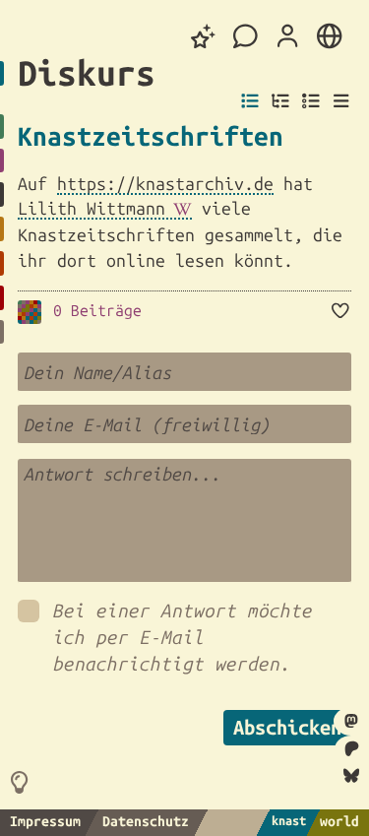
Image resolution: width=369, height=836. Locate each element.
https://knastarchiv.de (165, 183)
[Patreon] (351, 749)
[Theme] (203, 37)
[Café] (245, 37)
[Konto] (287, 36)
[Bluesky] (351, 776)
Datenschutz (145, 821)
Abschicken (287, 727)
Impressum (45, 821)
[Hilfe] (22, 782)
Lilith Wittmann (91, 208)
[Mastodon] (351, 721)
